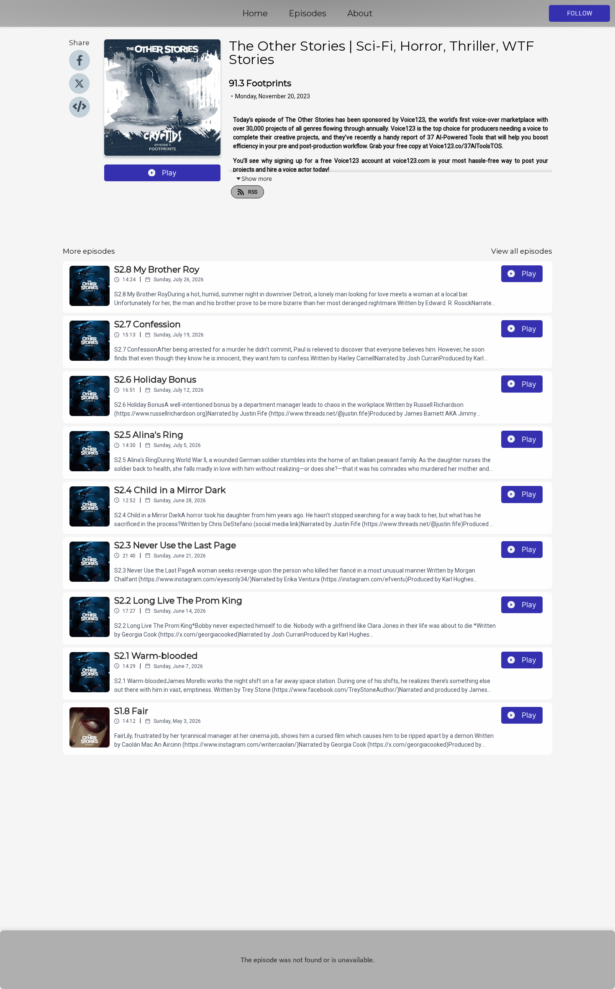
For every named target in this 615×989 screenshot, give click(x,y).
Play (169, 172)
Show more (256, 178)
